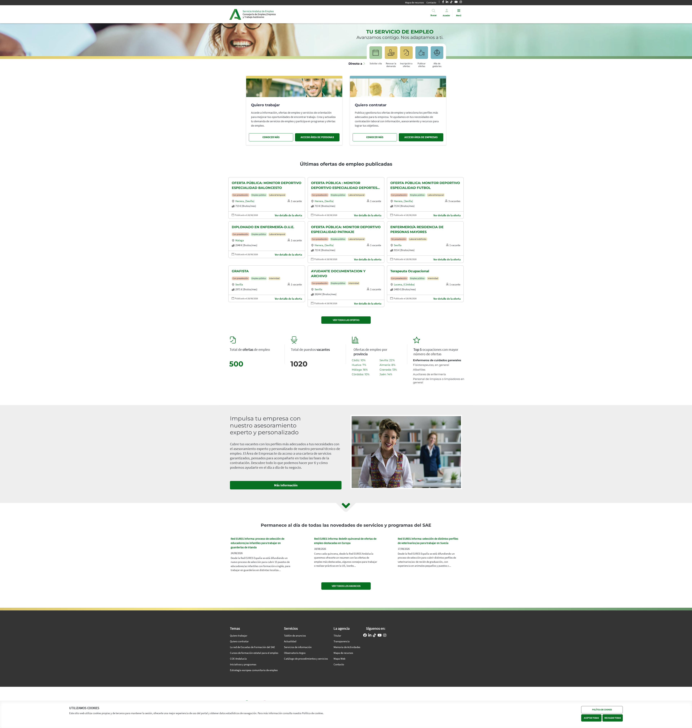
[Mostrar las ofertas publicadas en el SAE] (406, 54)
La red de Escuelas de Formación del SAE (252, 647)
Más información (286, 485)
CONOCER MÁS (271, 137)
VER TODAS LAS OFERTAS (346, 320)
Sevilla (398, 245)
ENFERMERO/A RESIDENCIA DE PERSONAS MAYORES (416, 229)
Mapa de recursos (414, 2)
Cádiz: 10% (358, 360)
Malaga (239, 240)
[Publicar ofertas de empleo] (421, 54)
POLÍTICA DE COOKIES (602, 709)
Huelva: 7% (359, 365)
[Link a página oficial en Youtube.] (380, 636)
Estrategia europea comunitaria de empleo (254, 670)
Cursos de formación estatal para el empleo (254, 653)
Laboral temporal (277, 195)
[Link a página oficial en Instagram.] (384, 636)
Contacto (431, 2)
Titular (337, 635)
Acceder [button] (446, 15)
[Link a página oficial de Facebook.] (365, 636)
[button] (433, 15)
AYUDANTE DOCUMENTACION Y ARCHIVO (338, 273)
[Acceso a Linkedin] (369, 636)
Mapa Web (339, 658)
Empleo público (259, 195)
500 (236, 363)
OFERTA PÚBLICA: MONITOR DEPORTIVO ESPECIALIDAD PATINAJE (346, 229)
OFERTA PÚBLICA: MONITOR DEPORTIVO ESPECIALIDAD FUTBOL (425, 185)
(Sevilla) (249, 201)
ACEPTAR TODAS (591, 717)
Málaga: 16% (360, 369)
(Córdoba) (409, 284)
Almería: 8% (387, 365)
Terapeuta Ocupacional (409, 271)
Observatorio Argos (294, 653)
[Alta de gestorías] (437, 54)
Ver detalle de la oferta (288, 215)
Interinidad (274, 278)
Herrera (239, 201)
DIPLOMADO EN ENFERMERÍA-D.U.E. (263, 227)
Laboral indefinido (417, 239)
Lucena (398, 284)
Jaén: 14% (386, 374)
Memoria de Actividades (347, 647)
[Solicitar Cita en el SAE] (375, 54)
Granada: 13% (388, 369)
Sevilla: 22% (387, 360)
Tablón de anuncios (295, 635)
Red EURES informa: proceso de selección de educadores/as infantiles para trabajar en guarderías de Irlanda (257, 543)
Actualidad (290, 641)
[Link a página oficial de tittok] (374, 636)
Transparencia (342, 641)
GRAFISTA (240, 271)
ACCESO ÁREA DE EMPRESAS (421, 137)
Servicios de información (298, 647)
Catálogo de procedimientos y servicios (306, 658)
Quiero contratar (239, 641)
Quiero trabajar (238, 635)
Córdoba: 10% (360, 374)
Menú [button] (458, 15)
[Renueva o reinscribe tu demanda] (391, 54)
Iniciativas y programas (243, 664)
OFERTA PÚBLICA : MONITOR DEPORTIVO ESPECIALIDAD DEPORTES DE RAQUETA (344, 185)
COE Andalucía (238, 658)
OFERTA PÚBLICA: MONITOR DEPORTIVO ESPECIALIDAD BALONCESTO (266, 185)
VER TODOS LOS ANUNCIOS (346, 586)
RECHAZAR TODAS (612, 717)
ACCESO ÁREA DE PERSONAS (317, 137)
